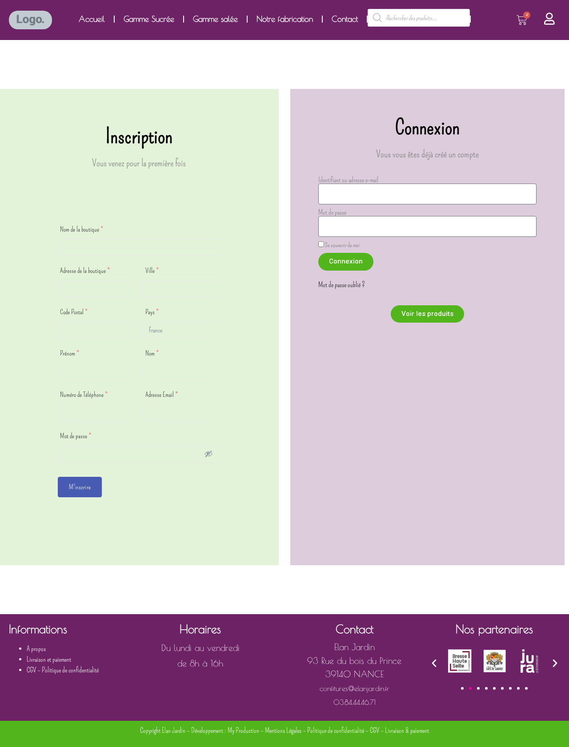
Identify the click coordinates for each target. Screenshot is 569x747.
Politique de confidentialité (70, 670)
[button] (434, 663)
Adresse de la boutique (85, 271)
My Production (243, 730)
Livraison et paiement (49, 659)
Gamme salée (215, 19)
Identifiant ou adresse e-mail (348, 180)
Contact (345, 19)
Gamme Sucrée (149, 19)
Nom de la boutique (81, 229)
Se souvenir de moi (342, 244)
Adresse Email (161, 395)
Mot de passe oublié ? (341, 284)
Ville (152, 271)
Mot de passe (75, 436)
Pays (152, 312)
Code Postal (74, 312)
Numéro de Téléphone (84, 395)
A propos (36, 648)
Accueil (92, 19)
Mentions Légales (283, 730)
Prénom (69, 353)
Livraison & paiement (407, 730)
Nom (152, 353)
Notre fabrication (284, 19)
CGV (31, 670)
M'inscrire (80, 487)
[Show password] (208, 453)
